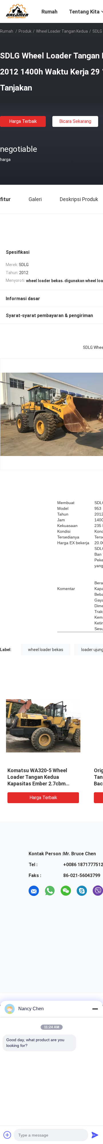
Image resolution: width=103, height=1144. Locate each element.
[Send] (95, 1135)
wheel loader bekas (45, 649)
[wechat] (66, 891)
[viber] (98, 891)
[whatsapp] (50, 891)
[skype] (82, 891)
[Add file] (7, 1135)
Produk (25, 31)
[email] (34, 891)
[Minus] (95, 1008)
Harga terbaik (23, 121)
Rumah (6, 31)
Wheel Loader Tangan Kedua (62, 31)
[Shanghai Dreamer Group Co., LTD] (17, 11)
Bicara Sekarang (75, 121)
